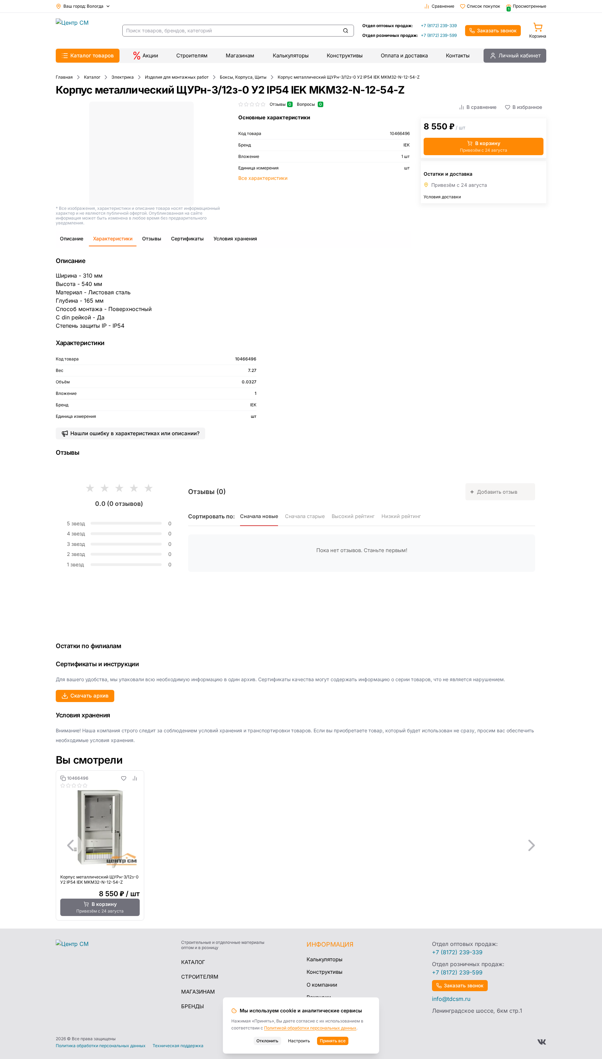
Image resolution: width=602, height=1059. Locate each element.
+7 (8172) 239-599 (439, 35)
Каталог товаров (92, 55)
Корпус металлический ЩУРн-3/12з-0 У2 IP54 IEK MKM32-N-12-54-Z (99, 879)
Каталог (193, 962)
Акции (150, 55)
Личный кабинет (520, 55)
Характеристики (112, 238)
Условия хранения (235, 238)
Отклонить (267, 1040)
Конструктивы (345, 55)
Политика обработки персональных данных (101, 1046)
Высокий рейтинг (353, 516)
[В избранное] (124, 778)
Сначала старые (305, 516)
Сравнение (443, 6)
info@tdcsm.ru (451, 998)
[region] (301, 845)
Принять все (333, 1040)
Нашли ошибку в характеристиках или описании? (135, 433)
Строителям (192, 55)
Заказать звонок (497, 30)
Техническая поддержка (178, 1046)
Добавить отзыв (493, 491)
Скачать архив (89, 695)
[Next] (531, 845)
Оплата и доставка (404, 55)
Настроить (299, 1040)
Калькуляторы (291, 55)
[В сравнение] (135, 778)
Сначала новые (259, 516)
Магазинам (240, 55)
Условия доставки (442, 196)
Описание (71, 238)
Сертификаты (187, 238)
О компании (322, 984)
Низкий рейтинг (401, 516)
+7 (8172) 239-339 (439, 25)
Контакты (458, 55)
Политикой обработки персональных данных (310, 1027)
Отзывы (151, 238)
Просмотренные (527, 6)
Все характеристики (262, 178)
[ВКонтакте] (541, 1041)
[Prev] (70, 845)
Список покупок (483, 6)
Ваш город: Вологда (83, 6)
